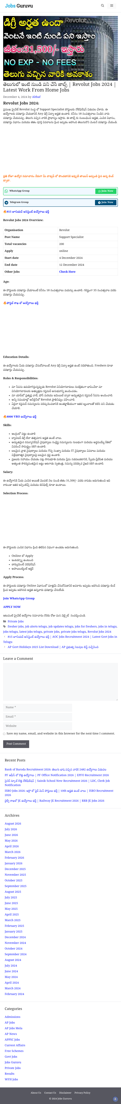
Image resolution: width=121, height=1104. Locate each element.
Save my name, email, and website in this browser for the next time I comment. (61, 734)
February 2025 (14, 926)
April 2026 (12, 847)
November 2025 (15, 875)
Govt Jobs (11, 1057)
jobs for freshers (86, 627)
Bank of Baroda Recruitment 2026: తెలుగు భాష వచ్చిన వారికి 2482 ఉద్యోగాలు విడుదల (55, 770)
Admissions (12, 1017)
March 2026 (12, 852)
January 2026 (13, 864)
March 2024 (12, 989)
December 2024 (15, 938)
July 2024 (11, 966)
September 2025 (15, 886)
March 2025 (12, 921)
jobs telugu (10, 632)
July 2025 (11, 898)
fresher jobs (16, 627)
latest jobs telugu (30, 632)
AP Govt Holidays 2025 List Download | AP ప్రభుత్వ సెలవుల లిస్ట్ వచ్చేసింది (53, 647)
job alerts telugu (36, 627)
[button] (102, 6)
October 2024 (13, 949)
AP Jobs (10, 1023)
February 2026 (14, 858)
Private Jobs (16, 622)
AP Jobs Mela (13, 1029)
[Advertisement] (60, 151)
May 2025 (11, 909)
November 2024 (15, 943)
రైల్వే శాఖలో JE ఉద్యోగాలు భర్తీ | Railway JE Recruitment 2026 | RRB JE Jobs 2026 (54, 801)
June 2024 (11, 972)
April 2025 (12, 915)
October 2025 (13, 881)
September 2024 (15, 955)
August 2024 (13, 960)
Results (9, 1074)
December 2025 (15, 869)
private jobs (51, 632)
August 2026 (13, 824)
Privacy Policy (82, 1093)
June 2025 (11, 903)
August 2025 (13, 892)
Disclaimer (65, 1093)
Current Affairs (15, 1046)
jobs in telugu (107, 627)
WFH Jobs (11, 1080)
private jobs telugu (73, 632)
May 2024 (11, 977)
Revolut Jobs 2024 (99, 632)
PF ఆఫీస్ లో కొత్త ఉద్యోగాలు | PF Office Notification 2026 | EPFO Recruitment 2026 (57, 776)
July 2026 (11, 830)
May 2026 (11, 841)
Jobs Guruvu (13, 1063)
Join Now (107, 191)
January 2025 (13, 932)
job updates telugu (61, 627)
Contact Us (50, 1093)
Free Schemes (14, 1051)
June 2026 (11, 835)
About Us (36, 1093)
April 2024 (12, 983)
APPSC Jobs (12, 1040)
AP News (11, 1034)
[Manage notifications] (115, 1099)
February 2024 (14, 994)
